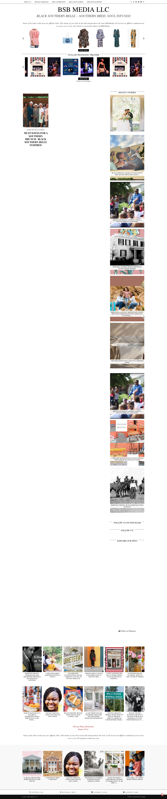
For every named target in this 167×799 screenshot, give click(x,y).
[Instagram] (133, 2)
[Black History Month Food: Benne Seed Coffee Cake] (73, 699)
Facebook (100, 792)
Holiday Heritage (42, 2)
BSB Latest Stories (76, 2)
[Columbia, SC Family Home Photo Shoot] (134, 763)
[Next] (143, 38)
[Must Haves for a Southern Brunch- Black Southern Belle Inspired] (35, 110)
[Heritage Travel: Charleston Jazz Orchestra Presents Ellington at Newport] (32, 659)
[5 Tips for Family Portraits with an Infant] (52, 659)
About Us (27, 2)
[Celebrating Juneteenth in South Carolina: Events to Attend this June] (73, 659)
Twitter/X (37, 792)
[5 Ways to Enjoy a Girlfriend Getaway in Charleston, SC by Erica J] (114, 763)
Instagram (68, 792)
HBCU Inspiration (58, 2)
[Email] (141, 2)
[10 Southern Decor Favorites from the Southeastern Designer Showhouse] (93, 699)
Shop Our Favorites (94, 2)
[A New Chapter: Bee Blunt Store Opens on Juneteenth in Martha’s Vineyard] (114, 659)
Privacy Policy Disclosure (83, 726)
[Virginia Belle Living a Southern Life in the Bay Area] (93, 659)
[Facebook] (138, 2)
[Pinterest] (136, 2)
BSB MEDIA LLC (83, 9)
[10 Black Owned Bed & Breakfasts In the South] (32, 763)
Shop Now (83, 50)
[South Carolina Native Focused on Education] (52, 699)
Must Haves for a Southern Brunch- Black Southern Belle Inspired (36, 139)
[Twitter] (131, 2)
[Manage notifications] (162, 794)
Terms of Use (83, 729)
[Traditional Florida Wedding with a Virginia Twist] (93, 763)
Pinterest (131, 792)
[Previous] (23, 38)
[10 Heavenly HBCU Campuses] (52, 763)
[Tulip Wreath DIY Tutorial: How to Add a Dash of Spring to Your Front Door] (134, 659)
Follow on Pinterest (128, 631)
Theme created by (136, 796)
